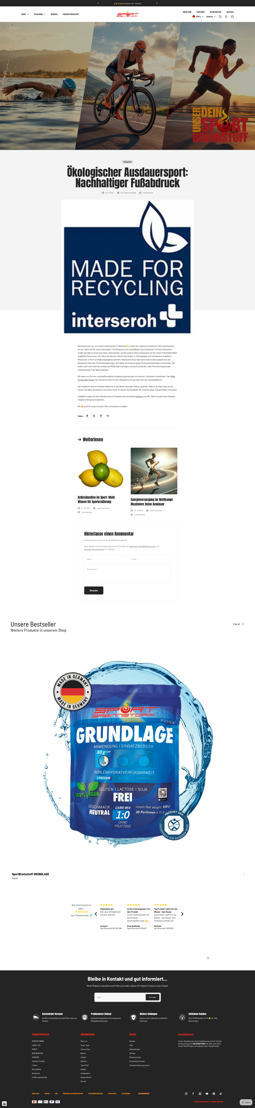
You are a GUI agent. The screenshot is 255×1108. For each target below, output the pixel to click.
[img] (81, 912)
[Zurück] (98, 3)
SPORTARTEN (215, 12)
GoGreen (139, 396)
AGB (56, 1094)
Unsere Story (85, 1049)
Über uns (84, 1041)
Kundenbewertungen (137, 1061)
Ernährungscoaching (39, 1077)
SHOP (23, 14)
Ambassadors (85, 1073)
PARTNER (201, 12)
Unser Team (85, 1045)
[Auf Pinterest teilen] (101, 416)
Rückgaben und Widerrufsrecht (73, 1094)
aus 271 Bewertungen (80, 915)
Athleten (84, 1061)
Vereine (83, 1081)
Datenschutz (112, 1094)
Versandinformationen (95, 1094)
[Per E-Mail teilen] (107, 416)
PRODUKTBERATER (71, 14)
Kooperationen (86, 1077)
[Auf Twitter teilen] (94, 416)
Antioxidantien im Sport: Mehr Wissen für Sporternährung (96, 499)
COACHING (38, 14)
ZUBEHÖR (35, 1057)
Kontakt (132, 1041)
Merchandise (36, 1069)
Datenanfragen (134, 1049)
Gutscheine (36, 1073)
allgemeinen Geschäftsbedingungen (142, 546)
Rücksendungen (135, 1057)
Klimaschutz (127, 162)
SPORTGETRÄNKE (38, 1041)
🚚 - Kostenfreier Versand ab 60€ (127, 3)
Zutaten (83, 1057)
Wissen (83, 1053)
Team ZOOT (85, 1065)
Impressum (35, 1094)
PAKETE (34, 1049)
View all (236, 623)
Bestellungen (126, 1094)
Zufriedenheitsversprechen (139, 1065)
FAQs (131, 1045)
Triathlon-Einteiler (38, 1061)
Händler (83, 1069)
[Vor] (156, 3)
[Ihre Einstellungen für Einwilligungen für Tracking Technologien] (4, 1103)
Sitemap (132, 1053)
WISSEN (54, 14)
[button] (96, 914)
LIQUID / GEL (36, 1045)
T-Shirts (35, 1065)
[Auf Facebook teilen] (87, 416)
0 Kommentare (148, 193)
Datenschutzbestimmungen (94, 549)
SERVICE (230, 12)
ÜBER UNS (187, 12)
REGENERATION (37, 1053)
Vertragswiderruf (143, 1093)
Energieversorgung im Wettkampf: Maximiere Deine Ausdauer (152, 502)
